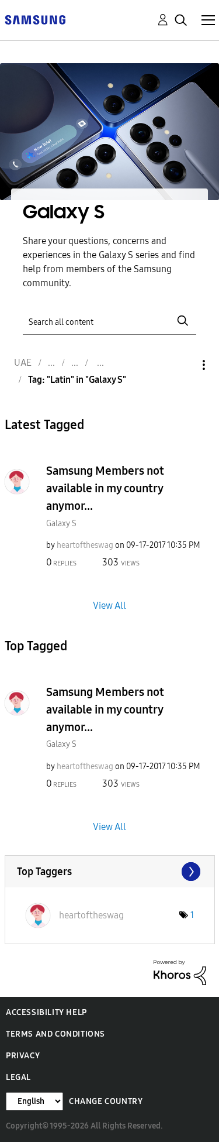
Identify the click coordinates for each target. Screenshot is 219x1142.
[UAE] (35, 19)
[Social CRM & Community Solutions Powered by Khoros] (180, 972)
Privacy (23, 1056)
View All (109, 605)
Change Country (105, 1101)
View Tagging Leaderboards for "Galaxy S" (109, 871)
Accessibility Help (46, 1012)
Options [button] (184, 365)
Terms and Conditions (55, 1034)
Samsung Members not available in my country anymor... (105, 488)
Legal (18, 1077)
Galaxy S (61, 524)
